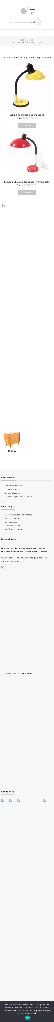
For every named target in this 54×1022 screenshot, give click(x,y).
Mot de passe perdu (13, 529)
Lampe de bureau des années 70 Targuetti (27, 181)
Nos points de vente (13, 485)
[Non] (50, 1011)
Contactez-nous (12, 489)
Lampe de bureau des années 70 (27, 114)
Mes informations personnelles (18, 514)
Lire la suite (26, 125)
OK (27, 1018)
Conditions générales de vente (18, 496)
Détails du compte (12, 525)
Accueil (12, 42)
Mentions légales (12, 493)
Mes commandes (12, 518)
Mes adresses (11, 522)
